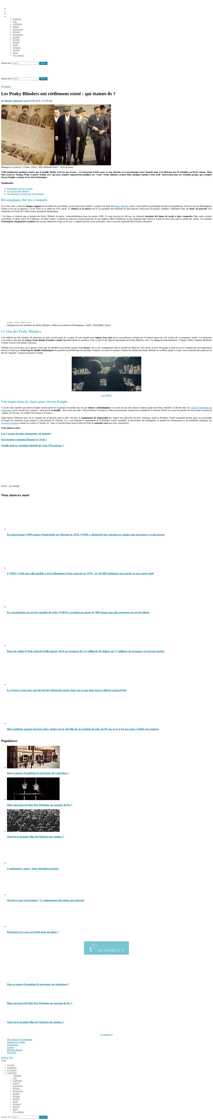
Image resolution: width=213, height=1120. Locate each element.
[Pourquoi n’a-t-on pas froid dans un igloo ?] (109, 916)
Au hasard (11, 13)
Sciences (17, 47)
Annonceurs (12, 1044)
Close (3, 1060)
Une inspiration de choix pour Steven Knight (25, 194)
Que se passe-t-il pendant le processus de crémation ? (38, 773)
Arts (15, 21)
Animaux (17, 19)
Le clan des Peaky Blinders (18, 191)
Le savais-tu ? (106, 1034)
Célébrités (17, 24)
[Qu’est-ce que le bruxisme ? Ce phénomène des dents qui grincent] (109, 884)
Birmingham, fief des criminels (20, 188)
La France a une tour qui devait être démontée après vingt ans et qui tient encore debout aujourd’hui (67, 690)
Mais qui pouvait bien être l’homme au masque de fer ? (39, 804)
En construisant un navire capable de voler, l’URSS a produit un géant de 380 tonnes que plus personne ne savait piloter (78, 612)
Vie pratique (18, 55)
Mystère (16, 40)
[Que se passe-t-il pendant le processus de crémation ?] (109, 757)
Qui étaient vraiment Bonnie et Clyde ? (24, 439)
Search (43, 63)
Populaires (12, 11)
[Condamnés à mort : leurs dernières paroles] (109, 852)
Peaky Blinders (122, 206)
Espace (16, 27)
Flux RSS (11, 1052)
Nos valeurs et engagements (19, 1039)
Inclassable (18, 34)
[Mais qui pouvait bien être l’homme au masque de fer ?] (109, 789)
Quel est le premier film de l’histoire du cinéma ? (35, 836)
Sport (15, 53)
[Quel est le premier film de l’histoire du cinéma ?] (109, 820)
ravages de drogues (10, 423)
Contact (10, 1047)
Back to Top (6, 1057)
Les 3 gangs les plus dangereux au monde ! (26, 433)
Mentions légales (14, 1050)
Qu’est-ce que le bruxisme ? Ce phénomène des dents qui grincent (45, 900)
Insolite (16, 37)
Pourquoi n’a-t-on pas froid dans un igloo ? (33, 932)
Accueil (10, 8)
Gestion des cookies (16, 1042)
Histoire (16, 32)
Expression (18, 29)
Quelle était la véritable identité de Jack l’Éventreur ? (32, 445)
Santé (15, 45)
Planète (16, 42)
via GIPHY (106, 395)
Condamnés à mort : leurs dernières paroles (33, 868)
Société (16, 50)
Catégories (12, 16)
